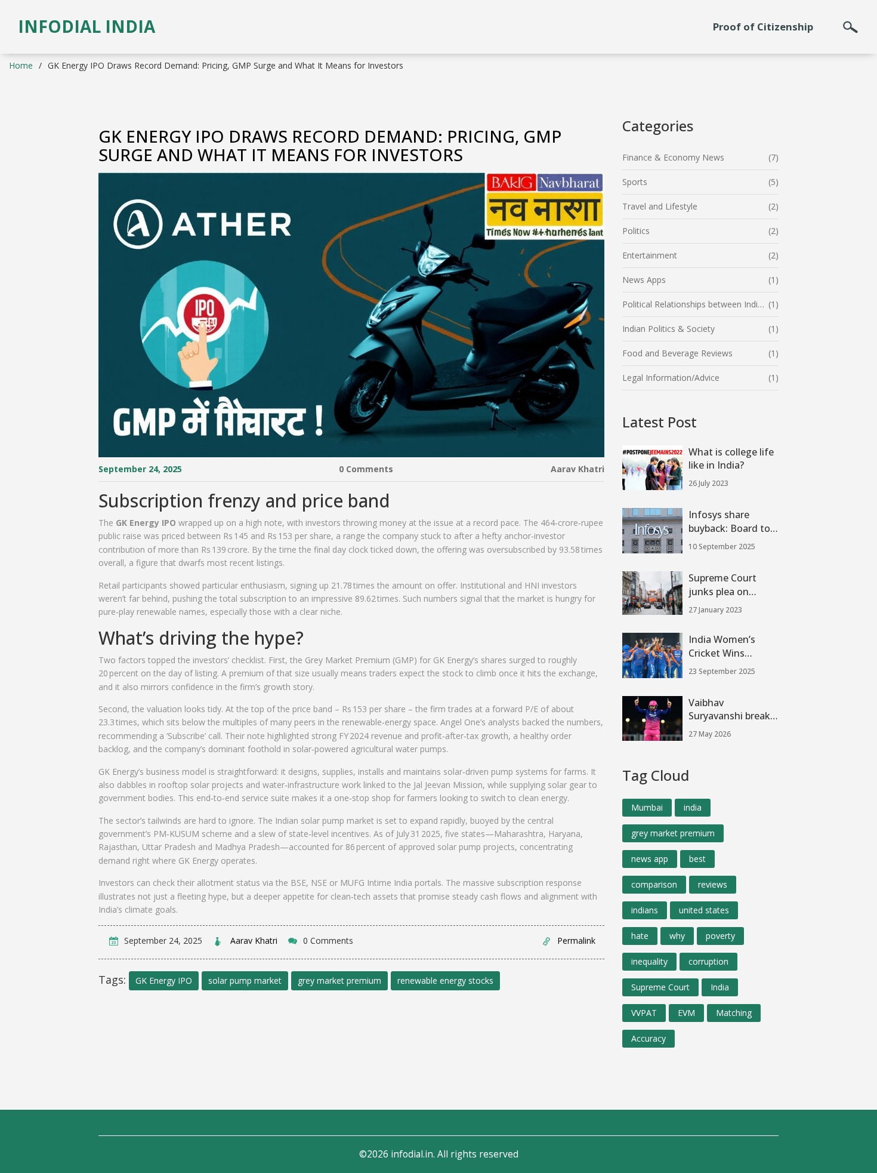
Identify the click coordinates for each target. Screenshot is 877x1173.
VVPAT (644, 1012)
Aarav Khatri (577, 469)
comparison (654, 884)
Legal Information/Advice (670, 377)
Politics (636, 230)
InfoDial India (86, 26)
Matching (734, 1012)
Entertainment (649, 255)
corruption (708, 961)
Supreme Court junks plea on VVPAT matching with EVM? (726, 585)
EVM (686, 1012)
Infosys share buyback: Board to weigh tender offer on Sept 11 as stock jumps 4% (732, 521)
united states (704, 910)
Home (21, 65)
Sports (634, 181)
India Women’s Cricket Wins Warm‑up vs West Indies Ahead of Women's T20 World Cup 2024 (727, 646)
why (677, 935)
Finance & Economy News (673, 157)
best (697, 858)
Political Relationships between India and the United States (695, 304)
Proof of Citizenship (763, 26)
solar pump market (245, 980)
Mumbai (647, 807)
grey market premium (339, 980)
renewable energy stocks (445, 980)
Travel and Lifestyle (659, 206)
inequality (649, 961)
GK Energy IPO (163, 980)
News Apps (644, 279)
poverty (720, 935)
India (720, 987)
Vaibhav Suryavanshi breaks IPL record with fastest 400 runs (731, 709)
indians (644, 910)
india (693, 807)
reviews (712, 884)
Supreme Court (660, 987)
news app (649, 858)
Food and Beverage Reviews (677, 353)
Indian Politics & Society (668, 328)
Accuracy (648, 1038)
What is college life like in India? (731, 458)
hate (640, 935)
